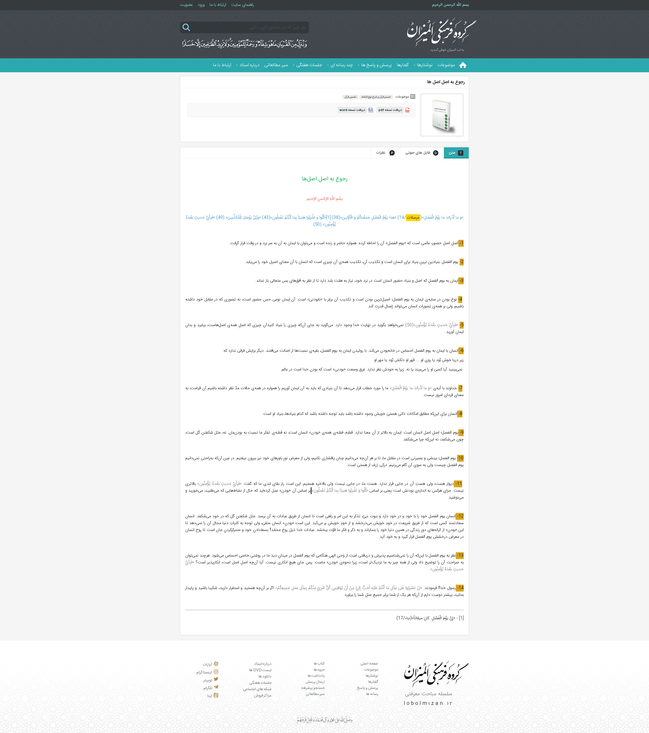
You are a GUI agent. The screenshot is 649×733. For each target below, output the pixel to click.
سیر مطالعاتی (276, 65)
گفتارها (403, 65)
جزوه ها (319, 670)
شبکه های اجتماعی (257, 689)
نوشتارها (424, 65)
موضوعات (446, 65)
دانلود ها (265, 676)
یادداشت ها (316, 676)
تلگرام (208, 688)
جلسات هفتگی (309, 65)
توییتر (207, 680)
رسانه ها (372, 694)
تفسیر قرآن (350, 97)
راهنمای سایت (242, 5)
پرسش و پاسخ (367, 688)
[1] (461, 618)
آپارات (207, 665)
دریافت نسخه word (352, 110)
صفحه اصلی (369, 664)
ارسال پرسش (315, 682)
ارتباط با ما (218, 5)
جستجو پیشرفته (313, 688)
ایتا (209, 696)
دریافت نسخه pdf (390, 110)
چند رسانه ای (342, 65)
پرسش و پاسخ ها (376, 65)
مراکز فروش (263, 695)
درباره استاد (249, 65)
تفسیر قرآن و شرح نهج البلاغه (376, 97)
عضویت (186, 5)
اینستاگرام (204, 672)
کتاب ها (319, 664)
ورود (201, 5)
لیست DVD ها (260, 670)
